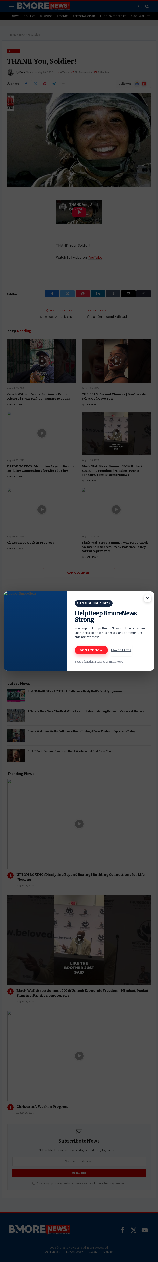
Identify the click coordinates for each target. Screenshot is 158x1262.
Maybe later (121, 650)
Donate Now (91, 650)
